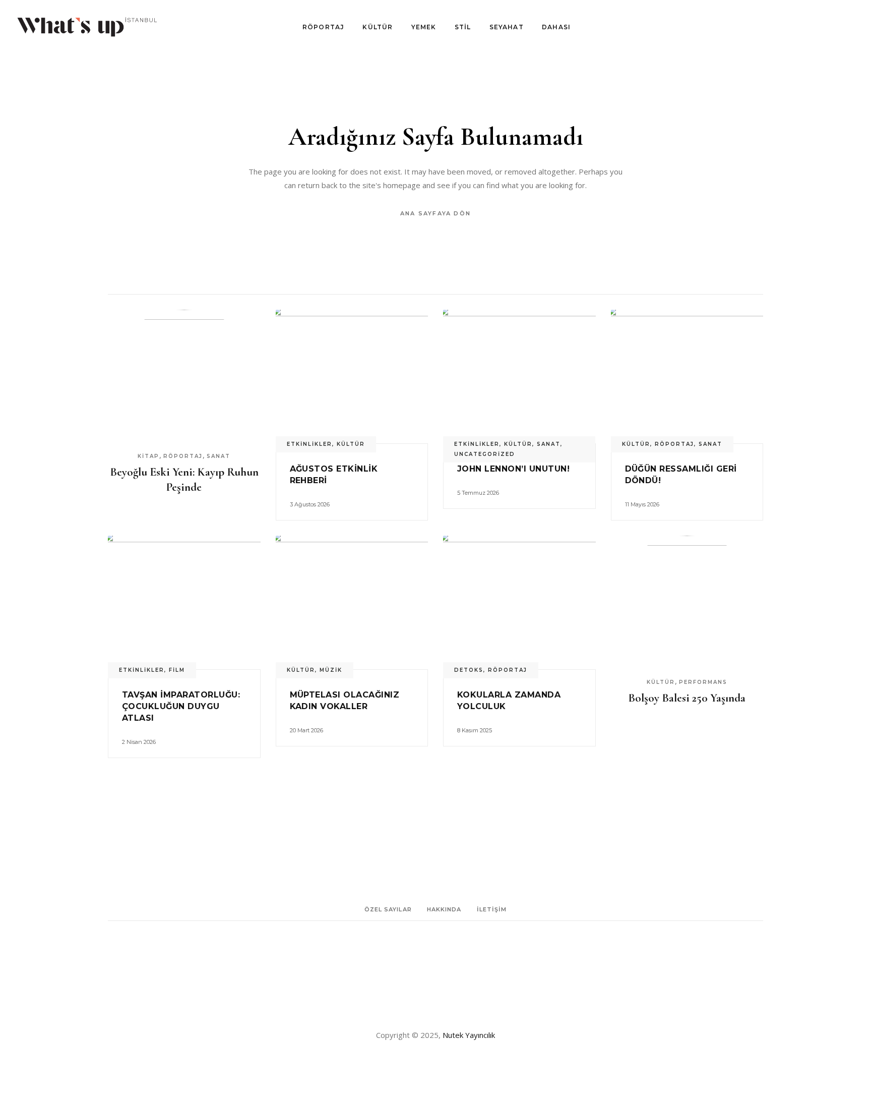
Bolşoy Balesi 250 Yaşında (686, 698)
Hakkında (444, 909)
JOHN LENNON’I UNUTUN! (513, 469)
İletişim (492, 909)
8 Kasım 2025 (474, 730)
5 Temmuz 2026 (478, 492)
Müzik (331, 670)
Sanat (218, 456)
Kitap (148, 456)
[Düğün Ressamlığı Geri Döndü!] (687, 376)
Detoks (468, 670)
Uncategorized (484, 454)
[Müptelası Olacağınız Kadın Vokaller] (352, 602)
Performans (703, 682)
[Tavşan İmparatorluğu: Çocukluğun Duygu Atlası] (184, 602)
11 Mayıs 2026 (642, 504)
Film (177, 670)
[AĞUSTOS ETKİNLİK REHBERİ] (352, 376)
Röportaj (183, 456)
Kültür (351, 444)
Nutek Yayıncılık (469, 1035)
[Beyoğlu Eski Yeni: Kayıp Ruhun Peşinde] (184, 376)
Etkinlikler (309, 444)
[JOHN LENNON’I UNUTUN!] (519, 376)
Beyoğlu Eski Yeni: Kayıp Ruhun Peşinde (184, 479)
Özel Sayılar (388, 909)
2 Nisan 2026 (139, 741)
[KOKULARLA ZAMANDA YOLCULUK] (519, 602)
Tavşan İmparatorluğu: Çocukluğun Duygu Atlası (181, 706)
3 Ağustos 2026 (310, 504)
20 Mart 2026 (306, 730)
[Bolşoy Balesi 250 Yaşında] (687, 602)
